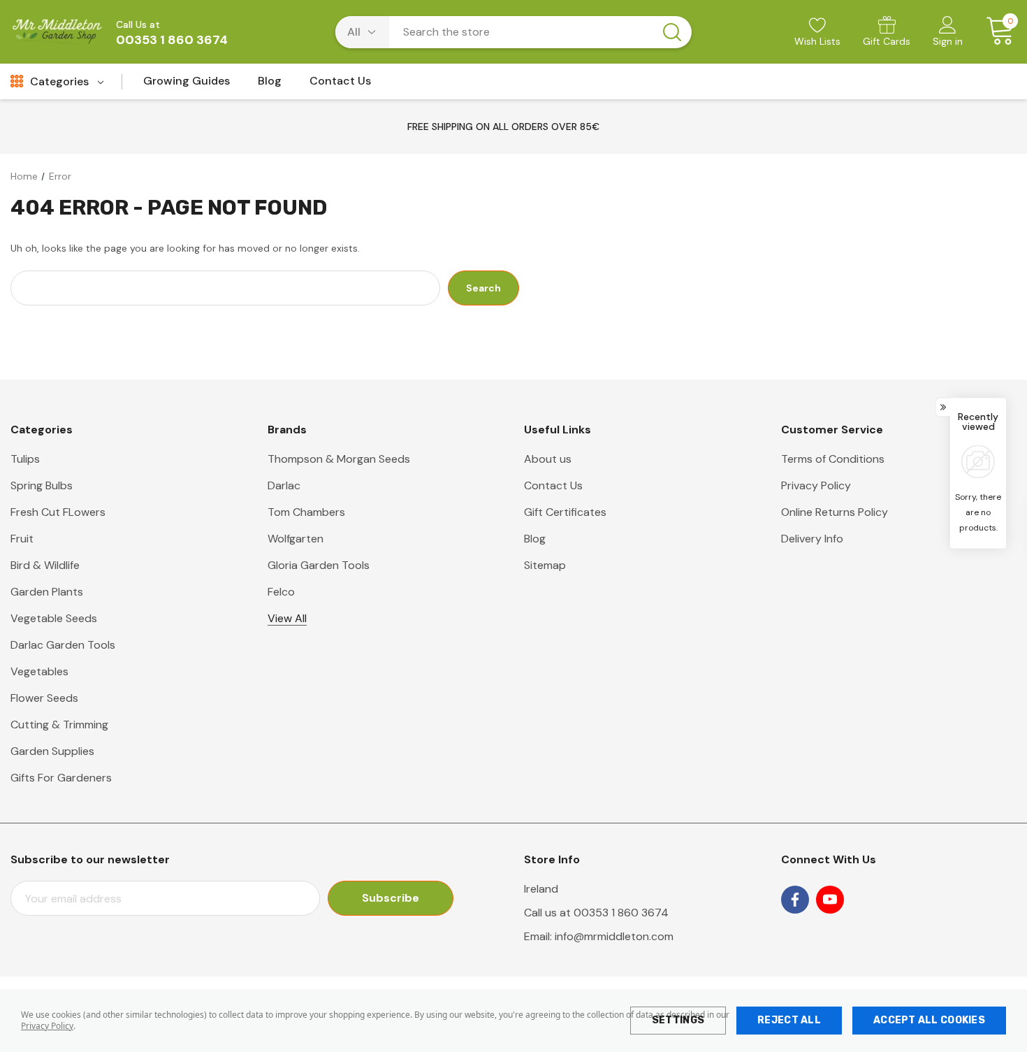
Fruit (22, 538)
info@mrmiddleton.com (614, 936)
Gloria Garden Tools (319, 565)
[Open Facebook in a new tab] (795, 900)
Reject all (789, 1020)
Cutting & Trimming (59, 724)
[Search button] (672, 32)
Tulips (25, 459)
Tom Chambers (306, 512)
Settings (678, 1020)
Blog (535, 538)
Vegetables (39, 671)
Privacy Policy (47, 1026)
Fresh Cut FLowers (57, 512)
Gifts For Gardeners (61, 777)
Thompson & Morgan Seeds (339, 459)
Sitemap (545, 565)
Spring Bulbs (41, 485)
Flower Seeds (44, 698)
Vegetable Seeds (53, 618)
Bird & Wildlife (45, 565)
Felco (281, 591)
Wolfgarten (295, 538)
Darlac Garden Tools (62, 644)
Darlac (284, 485)
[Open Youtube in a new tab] (830, 900)
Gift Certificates (565, 512)
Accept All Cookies (929, 1020)
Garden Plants (46, 591)
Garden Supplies (52, 751)
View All (287, 618)
